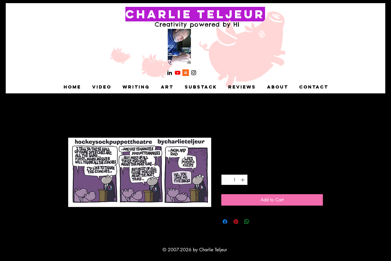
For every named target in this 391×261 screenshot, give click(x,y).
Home (74, 117)
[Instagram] (193, 72)
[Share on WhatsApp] (246, 221)
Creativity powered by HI (197, 24)
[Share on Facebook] (225, 221)
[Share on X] (257, 221)
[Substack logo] (185, 72)
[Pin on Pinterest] (235, 221)
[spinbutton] (234, 180)
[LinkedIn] (169, 72)
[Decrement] (225, 180)
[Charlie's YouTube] (177, 72)
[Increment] (243, 180)
